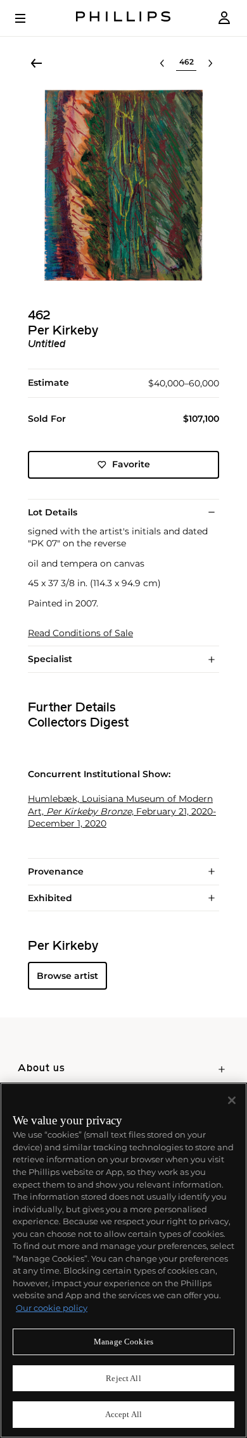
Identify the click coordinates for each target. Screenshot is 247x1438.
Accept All (123, 1414)
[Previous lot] (162, 63)
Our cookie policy (51, 1308)
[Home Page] (123, 18)
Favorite (131, 464)
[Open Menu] (29, 18)
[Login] (224, 18)
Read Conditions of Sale (80, 633)
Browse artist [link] (67, 975)
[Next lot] (210, 63)
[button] (123, 185)
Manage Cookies (123, 1341)
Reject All (123, 1378)
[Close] (232, 1100)
